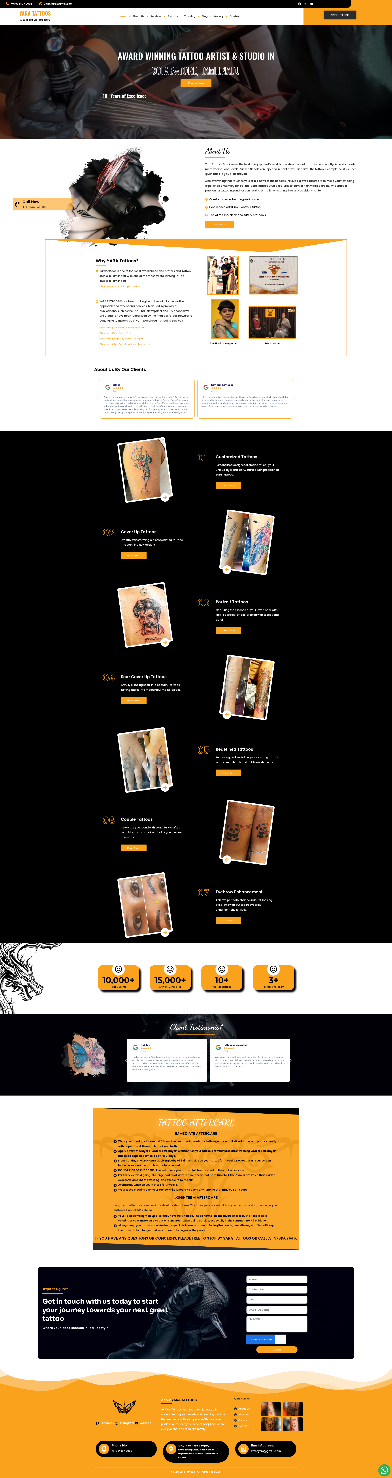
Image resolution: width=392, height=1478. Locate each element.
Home (122, 16)
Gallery (218, 16)
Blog (205, 16)
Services (156, 16)
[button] (97, 398)
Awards (173, 16)
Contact (235, 16)
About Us (138, 16)
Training (189, 16)
